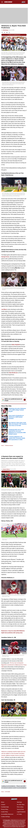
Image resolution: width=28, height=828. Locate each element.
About (2, 802)
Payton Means (6, 469)
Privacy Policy (4, 809)
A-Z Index (19, 814)
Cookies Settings (5, 816)
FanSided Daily (5, 807)
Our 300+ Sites (20, 804)
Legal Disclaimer (21, 811)
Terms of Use (20, 809)
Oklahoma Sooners (9, 445)
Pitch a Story (20, 807)
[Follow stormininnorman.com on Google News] (25, 400)
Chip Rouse (5, 30)
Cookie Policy (4, 811)
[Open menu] (2, 2)
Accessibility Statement (7, 814)
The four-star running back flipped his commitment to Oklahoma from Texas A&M (14, 664)
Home (2, 445)
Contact (3, 804)
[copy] (9, 32)
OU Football (7, 791)
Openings (19, 802)
